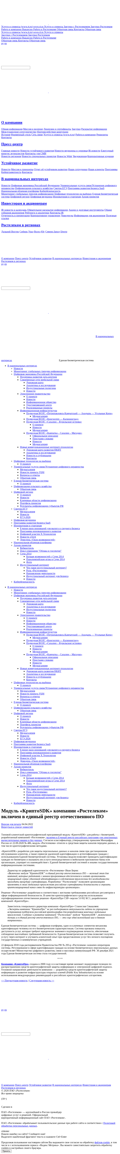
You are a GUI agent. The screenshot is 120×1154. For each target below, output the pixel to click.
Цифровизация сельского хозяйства (33, 486)
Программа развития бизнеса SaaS (32, 522)
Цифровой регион (23, 492)
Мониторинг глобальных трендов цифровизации (40, 371)
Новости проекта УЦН (32, 472)
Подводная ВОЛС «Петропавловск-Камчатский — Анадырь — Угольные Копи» (69, 413)
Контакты (31, 458)
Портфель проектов (30, 503)
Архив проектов (22, 545)
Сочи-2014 (25, 553)
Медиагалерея (40, 416)
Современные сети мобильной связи (39, 379)
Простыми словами (42, 438)
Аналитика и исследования (40, 385)
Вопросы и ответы (30, 475)
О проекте (31, 396)
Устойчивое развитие (19, 163)
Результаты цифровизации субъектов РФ (42, 506)
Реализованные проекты (39, 407)
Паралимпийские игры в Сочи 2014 (45, 559)
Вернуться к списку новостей (17, 827)
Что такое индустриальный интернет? (46, 567)
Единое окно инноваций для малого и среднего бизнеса (50, 528)
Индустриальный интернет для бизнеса (47, 576)
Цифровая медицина (25, 520)
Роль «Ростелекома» (37, 570)
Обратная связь (28, 478)
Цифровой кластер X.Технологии (38, 534)
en (5, 43)
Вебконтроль (27, 548)
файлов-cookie (102, 1142)
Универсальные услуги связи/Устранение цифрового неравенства (49, 466)
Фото (29, 562)
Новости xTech (28, 537)
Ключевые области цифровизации (38, 500)
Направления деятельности (40, 573)
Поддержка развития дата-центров (38, 377)
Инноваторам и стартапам (28, 525)
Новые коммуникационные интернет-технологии (46, 447)
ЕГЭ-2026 (25, 517)
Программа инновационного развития (40, 531)
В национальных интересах (24, 179)
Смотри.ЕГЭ (20, 508)
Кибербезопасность (24, 581)
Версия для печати (11, 824)
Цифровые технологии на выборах (32, 461)
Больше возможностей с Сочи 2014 (45, 556)
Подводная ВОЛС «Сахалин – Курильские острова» (54, 421)
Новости (18, 368)
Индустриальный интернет (34, 565)
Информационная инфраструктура (38, 410)
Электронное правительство (35, 393)
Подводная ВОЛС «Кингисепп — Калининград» (52, 419)
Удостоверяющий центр (39, 405)
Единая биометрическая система (31, 480)
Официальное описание (45, 436)
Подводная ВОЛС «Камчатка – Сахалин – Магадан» (54, 433)
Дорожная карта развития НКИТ (43, 450)
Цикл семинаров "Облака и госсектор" (41, 551)
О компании (11, 122)
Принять (6, 1151)
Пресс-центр (12, 144)
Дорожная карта (34, 382)
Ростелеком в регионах (20, 225)
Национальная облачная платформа (33, 542)
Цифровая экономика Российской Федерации (38, 374)
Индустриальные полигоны (41, 388)
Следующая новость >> (41, 980)
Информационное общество (41, 402)
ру (2, 43)
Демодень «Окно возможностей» (37, 539)
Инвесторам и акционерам (24, 203)
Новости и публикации (38, 455)
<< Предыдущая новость (14, 980)
